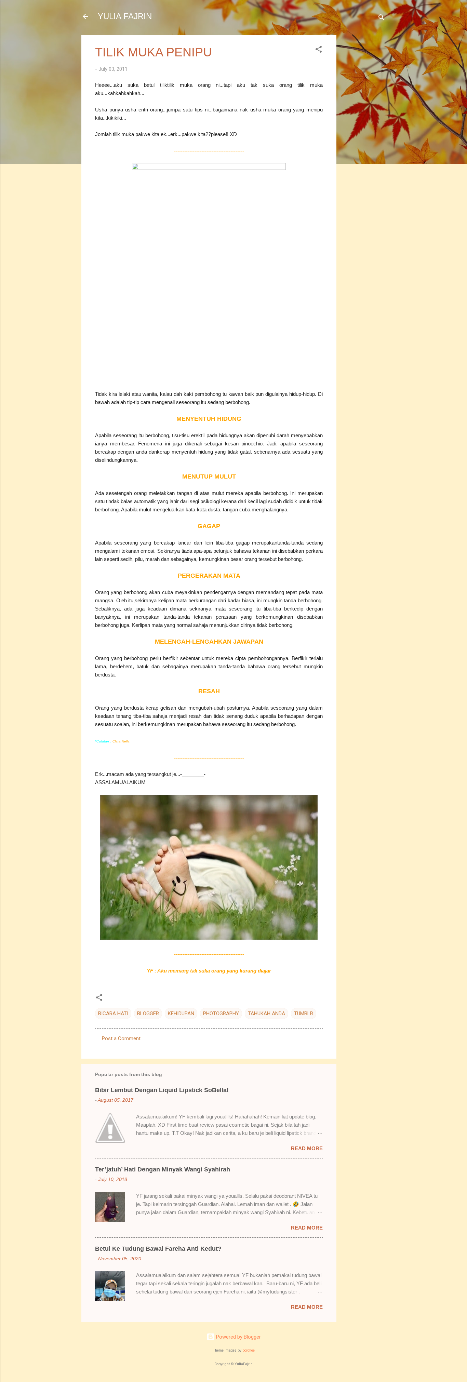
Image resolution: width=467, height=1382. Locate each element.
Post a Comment (121, 1038)
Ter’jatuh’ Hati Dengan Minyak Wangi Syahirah (162, 1169)
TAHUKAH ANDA (266, 1013)
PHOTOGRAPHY (221, 1013)
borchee (248, 1350)
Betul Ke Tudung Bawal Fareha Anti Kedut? (158, 1248)
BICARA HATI (113, 1013)
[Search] (381, 18)
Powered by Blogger (238, 1337)
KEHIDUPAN (181, 1013)
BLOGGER (148, 1013)
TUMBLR (303, 1013)
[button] (319, 50)
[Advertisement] (364, 137)
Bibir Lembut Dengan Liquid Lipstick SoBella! (162, 1090)
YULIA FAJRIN (125, 16)
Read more (307, 1148)
